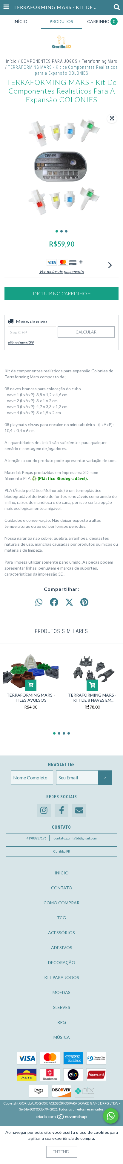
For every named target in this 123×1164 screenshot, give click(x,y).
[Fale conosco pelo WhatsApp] (111, 1116)
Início (11, 61)
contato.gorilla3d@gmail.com (75, 838)
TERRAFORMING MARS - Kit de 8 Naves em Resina (92, 697)
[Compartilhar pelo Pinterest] (84, 602)
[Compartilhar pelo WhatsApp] (39, 602)
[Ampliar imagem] (112, 118)
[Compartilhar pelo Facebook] (54, 602)
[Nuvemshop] (62, 1118)
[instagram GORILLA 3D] (44, 810)
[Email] (79, 810)
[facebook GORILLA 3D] (61, 810)
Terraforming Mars (99, 61)
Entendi (62, 1151)
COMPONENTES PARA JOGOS (49, 61)
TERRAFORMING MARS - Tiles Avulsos (31, 697)
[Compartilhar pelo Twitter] (69, 602)
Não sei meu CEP (21, 342)
